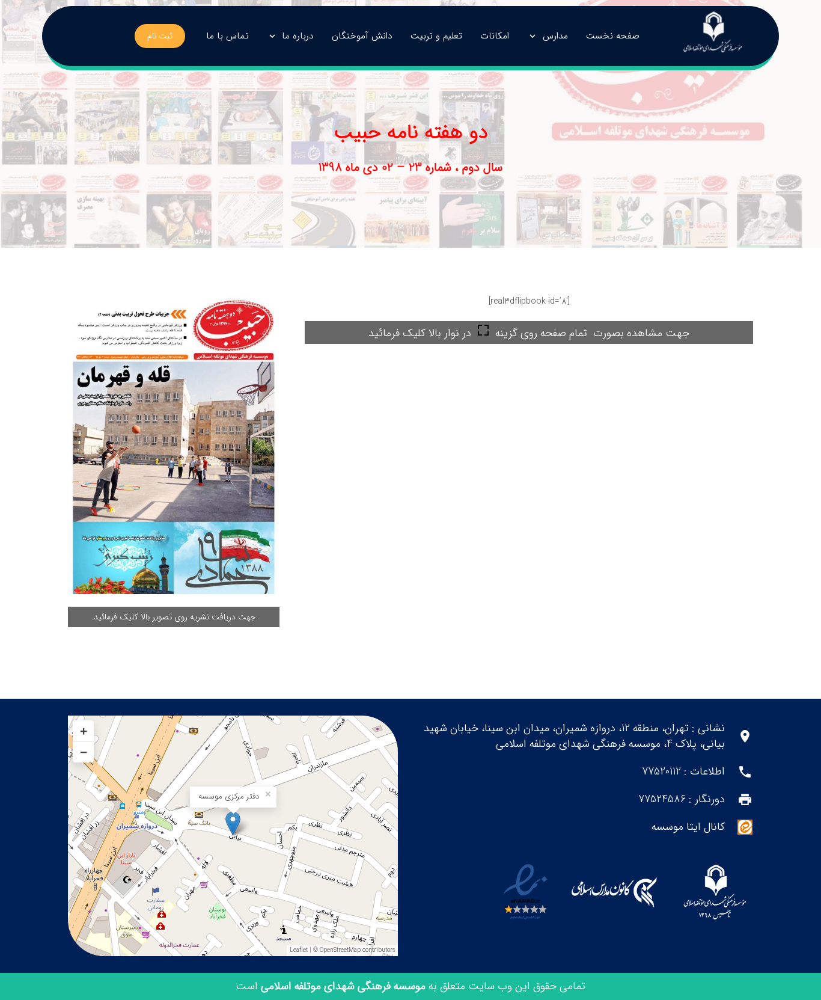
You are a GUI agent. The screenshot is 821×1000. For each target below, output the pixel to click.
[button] (534, 36)
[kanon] (614, 892)
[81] (525, 892)
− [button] (83, 752)
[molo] (714, 892)
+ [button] (83, 731)
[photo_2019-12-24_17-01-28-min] (173, 444)
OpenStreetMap (340, 950)
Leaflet (299, 950)
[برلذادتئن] (712, 36)
